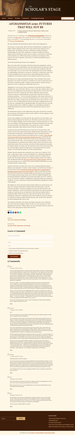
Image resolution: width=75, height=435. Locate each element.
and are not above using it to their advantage (35, 159)
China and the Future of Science (57, 418)
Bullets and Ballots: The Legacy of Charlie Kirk (61, 426)
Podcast (10, 18)
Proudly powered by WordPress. (37, 433)
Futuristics (30, 30)
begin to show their (25, 137)
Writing (17, 18)
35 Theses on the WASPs (55, 422)
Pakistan (43, 30)
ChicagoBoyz (18, 37)
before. (35, 314)
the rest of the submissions (17, 41)
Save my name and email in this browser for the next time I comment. (24, 248)
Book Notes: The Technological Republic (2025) (61, 424)
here (28, 39)
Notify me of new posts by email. (16, 253)
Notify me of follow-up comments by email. (18, 251)
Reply (11, 303)
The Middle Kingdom (22, 32)
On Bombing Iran (53, 420)
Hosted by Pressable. (50, 433)
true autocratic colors (35, 137)
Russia (46, 30)
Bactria (20, 30)
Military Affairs (37, 30)
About (4, 18)
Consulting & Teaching (37, 18)
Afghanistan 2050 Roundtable (36, 35)
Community (25, 18)
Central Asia (25, 30)
